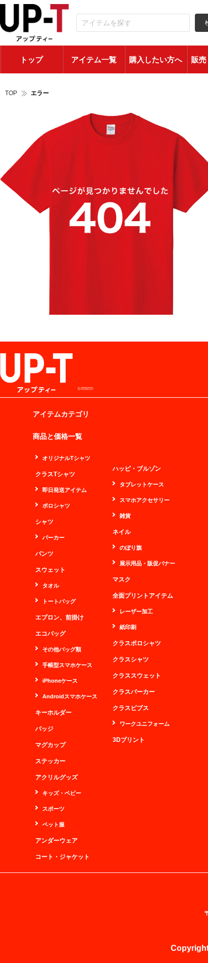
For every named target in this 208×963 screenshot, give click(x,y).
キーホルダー (53, 712)
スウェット (50, 570)
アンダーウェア (56, 841)
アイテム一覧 (94, 59)
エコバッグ (50, 634)
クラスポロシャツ (137, 643)
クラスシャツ (131, 659)
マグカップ (50, 745)
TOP (11, 93)
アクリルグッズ (56, 777)
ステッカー (50, 761)
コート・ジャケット (62, 857)
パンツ (44, 554)
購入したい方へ (155, 59)
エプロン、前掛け (59, 617)
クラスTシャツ (55, 474)
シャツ (44, 522)
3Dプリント (129, 740)
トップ (31, 59)
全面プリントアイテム (143, 596)
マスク (122, 579)
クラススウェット (137, 676)
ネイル (122, 532)
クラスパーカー (134, 692)
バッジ (44, 729)
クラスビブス (131, 708)
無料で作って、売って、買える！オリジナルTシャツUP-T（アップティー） (34, 23)
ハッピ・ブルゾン (137, 469)
